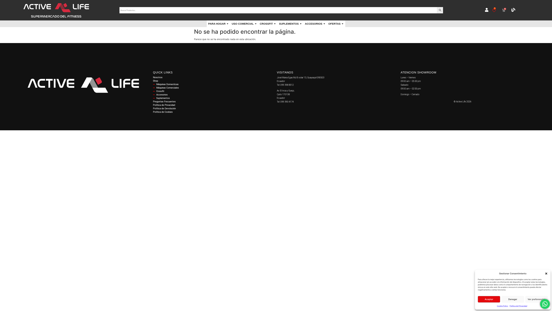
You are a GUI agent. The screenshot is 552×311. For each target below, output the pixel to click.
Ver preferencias (536, 299)
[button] (546, 273)
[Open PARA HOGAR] (227, 24)
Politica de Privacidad (518, 306)
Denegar (512, 299)
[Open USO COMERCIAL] (255, 24)
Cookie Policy (502, 306)
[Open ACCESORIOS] (324, 24)
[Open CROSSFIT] (275, 24)
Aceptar (489, 299)
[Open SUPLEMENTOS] (300, 24)
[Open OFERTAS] (342, 24)
